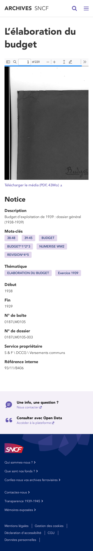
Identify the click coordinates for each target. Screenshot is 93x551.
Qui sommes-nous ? (19, 462)
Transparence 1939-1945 (22, 501)
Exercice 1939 (68, 273)
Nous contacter (28, 407)
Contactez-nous (16, 492)
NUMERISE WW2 (51, 246)
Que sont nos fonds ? (20, 471)
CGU (51, 533)
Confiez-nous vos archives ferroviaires (31, 480)
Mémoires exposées (19, 510)
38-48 (11, 238)
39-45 (28, 238)
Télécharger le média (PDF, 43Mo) (32, 185)
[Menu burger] (86, 8)
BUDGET (48, 238)
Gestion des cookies (49, 526)
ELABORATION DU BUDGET (28, 273)
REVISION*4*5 (18, 255)
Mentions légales (16, 526)
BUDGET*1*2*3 (18, 246)
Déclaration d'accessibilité (23, 533)
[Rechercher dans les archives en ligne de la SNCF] (74, 8)
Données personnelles (20, 540)
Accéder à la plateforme (34, 423)
